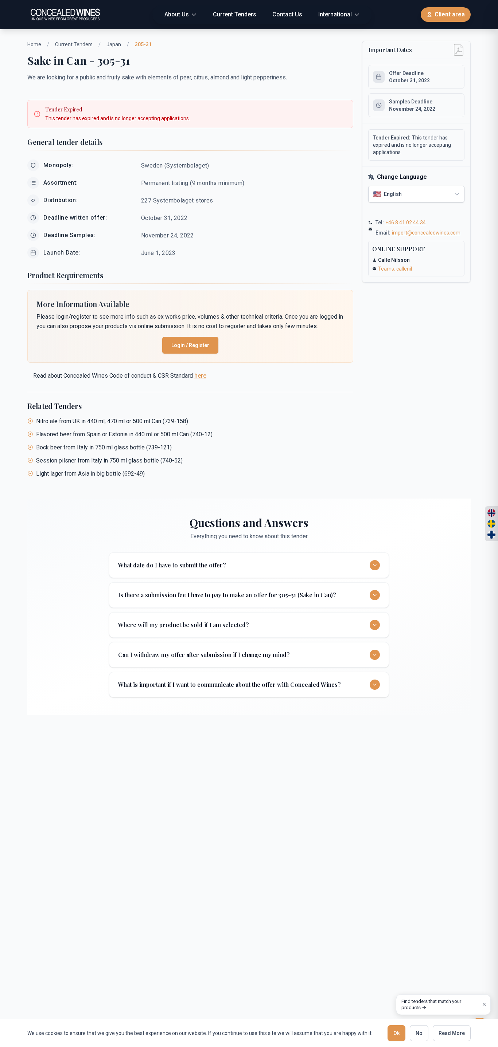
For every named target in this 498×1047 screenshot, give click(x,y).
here (200, 375)
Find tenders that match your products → (431, 1005)
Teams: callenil (395, 269)
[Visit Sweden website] (491, 523)
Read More (452, 1033)
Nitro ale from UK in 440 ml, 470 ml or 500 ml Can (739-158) (112, 421)
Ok (396, 1033)
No (419, 1033)
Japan (113, 44)
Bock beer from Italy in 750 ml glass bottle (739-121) (104, 447)
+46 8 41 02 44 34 (405, 222)
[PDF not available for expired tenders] (458, 50)
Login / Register (190, 345)
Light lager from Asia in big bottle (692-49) (90, 473)
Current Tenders (74, 44)
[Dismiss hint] (484, 1004)
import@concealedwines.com (426, 233)
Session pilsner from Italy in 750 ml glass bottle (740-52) (109, 460)
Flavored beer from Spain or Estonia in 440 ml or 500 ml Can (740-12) (124, 434)
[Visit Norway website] (491, 512)
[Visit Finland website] (491, 534)
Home (34, 44)
